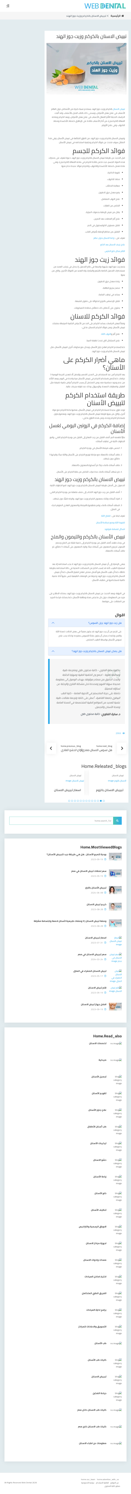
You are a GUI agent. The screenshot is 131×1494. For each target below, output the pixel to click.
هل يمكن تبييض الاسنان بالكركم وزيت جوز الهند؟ (97, 651)
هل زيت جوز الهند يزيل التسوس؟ (105, 622)
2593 (118, 733)
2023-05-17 (97, 976)
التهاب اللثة (106, 334)
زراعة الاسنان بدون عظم (103, 238)
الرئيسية (116, 15)
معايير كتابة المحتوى (112, 1486)
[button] (103, 801)
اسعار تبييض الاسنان (67, 790)
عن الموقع (115, 1483)
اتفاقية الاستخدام (102, 1483)
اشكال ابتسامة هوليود (114, 529)
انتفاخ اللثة (105, 516)
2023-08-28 (97, 909)
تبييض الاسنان (119, 109)
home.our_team (88, 1479)
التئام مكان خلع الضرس (115, 251)
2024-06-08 (97, 892)
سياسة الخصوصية (87, 1483)
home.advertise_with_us (108, 1479)
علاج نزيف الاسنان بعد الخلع (112, 244)
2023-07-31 (97, 942)
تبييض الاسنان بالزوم (109, 790)
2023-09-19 (97, 859)
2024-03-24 (97, 959)
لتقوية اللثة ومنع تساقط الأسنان (110, 522)
